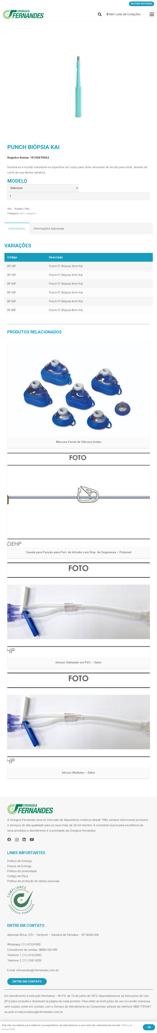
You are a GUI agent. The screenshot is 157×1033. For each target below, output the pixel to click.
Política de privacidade (22, 871)
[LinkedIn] (24, 840)
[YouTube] (32, 840)
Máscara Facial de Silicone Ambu (78, 442)
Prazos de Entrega (19, 866)
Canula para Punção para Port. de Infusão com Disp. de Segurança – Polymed (78, 552)
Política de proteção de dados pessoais (33, 881)
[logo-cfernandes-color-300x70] (23, 14)
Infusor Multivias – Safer (78, 772)
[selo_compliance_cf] (78, 900)
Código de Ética (17, 876)
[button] (100, 14)
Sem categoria (28, 213)
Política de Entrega (19, 861)
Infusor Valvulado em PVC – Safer (79, 662)
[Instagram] (17, 840)
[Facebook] (9, 840)
